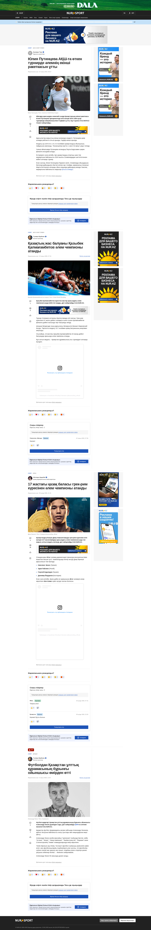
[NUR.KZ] (75, 13)
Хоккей (40, 17)
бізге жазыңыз (56, 176)
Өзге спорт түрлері (54, 17)
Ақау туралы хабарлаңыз (109, 920)
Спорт (17, 17)
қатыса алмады (67, 169)
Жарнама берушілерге (127, 920)
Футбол (26, 17)
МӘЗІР (21, 13)
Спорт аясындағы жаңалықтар (79, 17)
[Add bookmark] (30, 136)
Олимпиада (65, 17)
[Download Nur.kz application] (75, 5)
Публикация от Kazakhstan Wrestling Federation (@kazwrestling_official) (60, 395)
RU (124, 13)
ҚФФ (76, 824)
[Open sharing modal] (30, 130)
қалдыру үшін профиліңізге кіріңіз (68, 203)
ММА (31, 17)
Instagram (83, 220)
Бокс (35, 17)
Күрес (46, 17)
